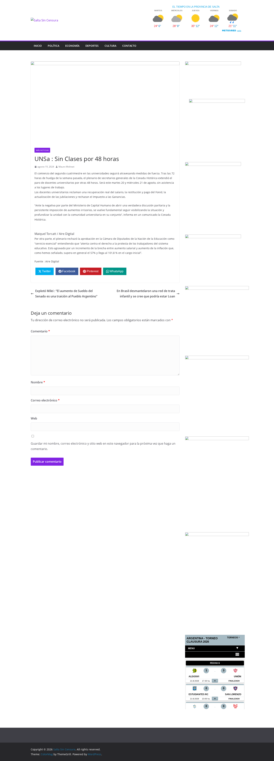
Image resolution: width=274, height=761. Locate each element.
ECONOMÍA (72, 45)
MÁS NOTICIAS (42, 150)
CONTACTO (129, 45)
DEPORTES (92, 45)
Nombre (38, 382)
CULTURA (110, 45)
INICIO (38, 45)
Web (34, 418)
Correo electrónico (45, 400)
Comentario (40, 331)
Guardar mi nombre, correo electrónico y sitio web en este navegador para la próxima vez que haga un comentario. (103, 446)
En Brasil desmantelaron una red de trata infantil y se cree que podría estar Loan (146, 293)
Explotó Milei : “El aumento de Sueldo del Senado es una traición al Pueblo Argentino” (66, 293)
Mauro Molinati (66, 166)
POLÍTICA (53, 45)
